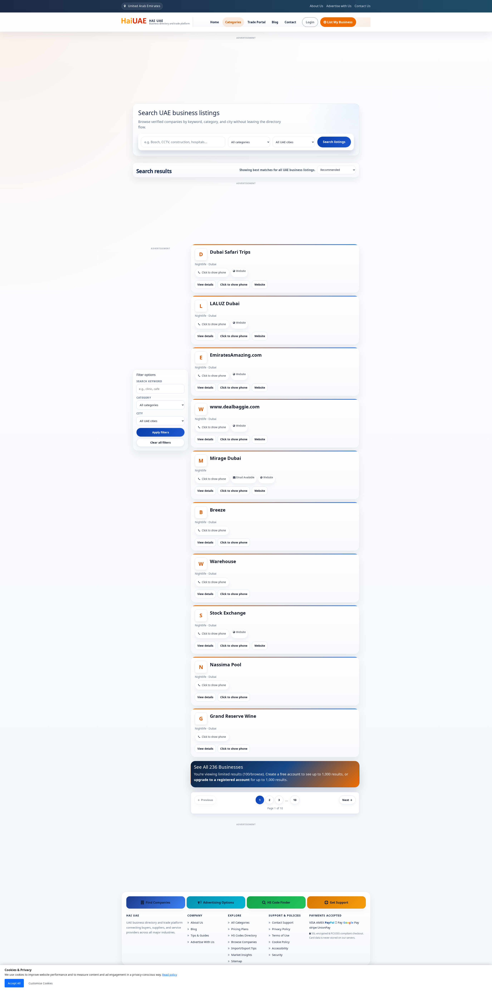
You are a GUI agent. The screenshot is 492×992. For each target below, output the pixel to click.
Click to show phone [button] (213, 272)
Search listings (334, 142)
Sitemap (236, 961)
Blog (275, 22)
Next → (347, 800)
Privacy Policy (281, 929)
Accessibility (280, 948)
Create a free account (283, 774)
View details (205, 284)
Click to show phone (233, 284)
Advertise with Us (339, 6)
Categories (233, 22)
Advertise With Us (202, 942)
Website (259, 284)
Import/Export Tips (243, 948)
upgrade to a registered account (222, 779)
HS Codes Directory (244, 935)
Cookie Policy (281, 942)
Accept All (14, 983)
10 (294, 800)
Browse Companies (244, 942)
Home (214, 22)
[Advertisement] (246, 67)
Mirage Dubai (225, 458)
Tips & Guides (200, 935)
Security (277, 955)
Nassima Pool (225, 664)
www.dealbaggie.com (235, 406)
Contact (290, 22)
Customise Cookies (41, 983)
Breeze (217, 510)
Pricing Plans (239, 929)
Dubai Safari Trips (230, 252)
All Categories (240, 922)
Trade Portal (257, 22)
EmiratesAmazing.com (236, 355)
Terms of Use (280, 935)
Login (310, 22)
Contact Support (282, 922)
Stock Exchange (228, 613)
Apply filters (160, 432)
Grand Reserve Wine (233, 716)
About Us (316, 6)
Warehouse (223, 561)
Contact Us (363, 6)
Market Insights (241, 955)
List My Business (339, 22)
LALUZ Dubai (224, 303)
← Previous (205, 800)
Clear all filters (160, 442)
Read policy (169, 974)
